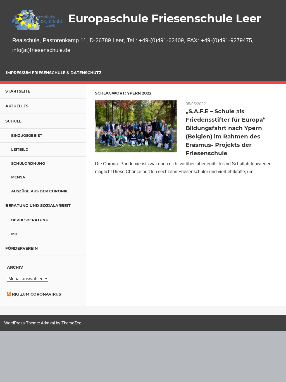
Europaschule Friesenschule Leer (164, 18)
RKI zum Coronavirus (36, 294)
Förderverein (21, 248)
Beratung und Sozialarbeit (38, 205)
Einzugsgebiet (26, 135)
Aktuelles (16, 106)
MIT (14, 234)
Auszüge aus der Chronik (39, 191)
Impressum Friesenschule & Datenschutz (53, 72)
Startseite (17, 91)
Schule (13, 121)
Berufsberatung (29, 220)
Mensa (18, 177)
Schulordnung (28, 163)
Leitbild (19, 149)
